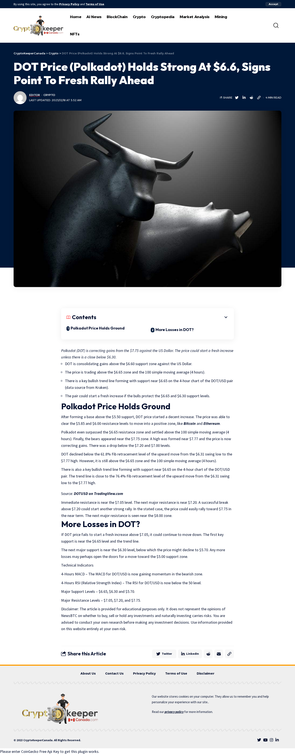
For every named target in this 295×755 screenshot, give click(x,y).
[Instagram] (271, 740)
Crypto (49, 95)
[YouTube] (265, 740)
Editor (34, 95)
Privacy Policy (69, 4)
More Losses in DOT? (174, 329)
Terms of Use (95, 4)
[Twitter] (259, 740)
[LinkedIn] (277, 740)
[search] (276, 25)
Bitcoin (190, 423)
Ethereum (211, 423)
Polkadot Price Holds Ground (98, 328)
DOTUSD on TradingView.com (98, 493)
